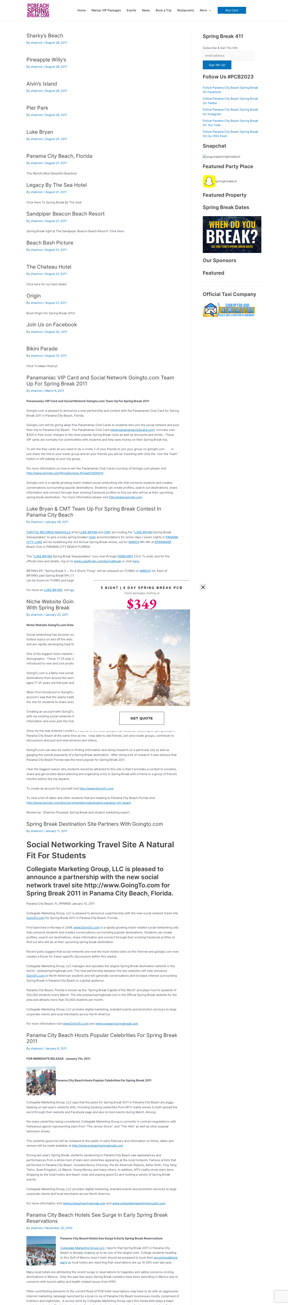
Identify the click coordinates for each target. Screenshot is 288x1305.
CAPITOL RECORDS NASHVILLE (48, 532)
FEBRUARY (125, 556)
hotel (92, 537)
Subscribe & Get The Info (220, 48)
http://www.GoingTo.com (97, 788)
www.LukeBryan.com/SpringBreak (97, 561)
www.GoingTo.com (87, 927)
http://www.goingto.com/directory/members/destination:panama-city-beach (78, 803)
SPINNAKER (163, 542)
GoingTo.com (35, 918)
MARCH (134, 542)
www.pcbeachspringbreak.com (116, 1023)
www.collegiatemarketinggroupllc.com (138, 1203)
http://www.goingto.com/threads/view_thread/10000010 (64, 473)
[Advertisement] (232, 464)
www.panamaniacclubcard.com (132, 430)
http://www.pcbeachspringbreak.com (97, 1145)
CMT (107, 532)
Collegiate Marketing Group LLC (82, 1248)
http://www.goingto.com (125, 497)
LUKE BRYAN (88, 532)
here (136, 561)
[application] (209, 10)
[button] (232, 10)
